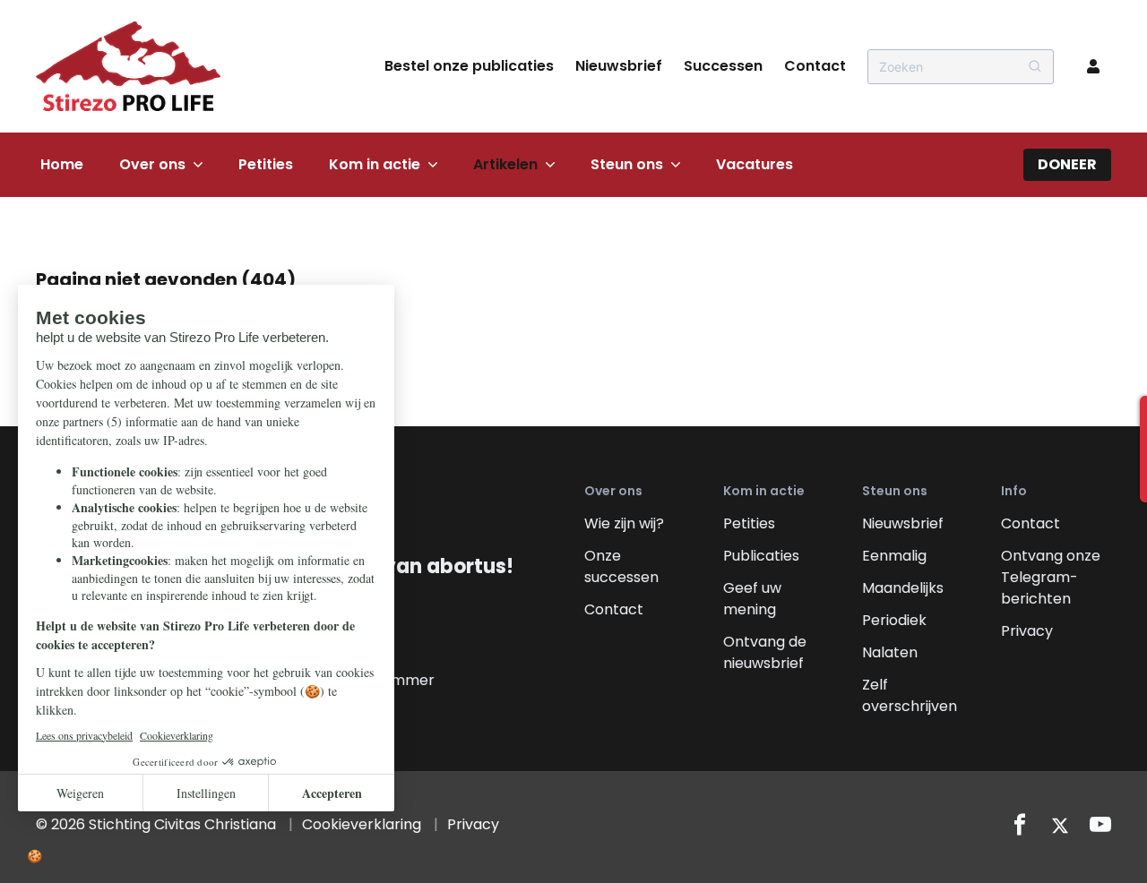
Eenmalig (894, 555)
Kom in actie (374, 164)
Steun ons (627, 164)
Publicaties (761, 555)
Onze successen (621, 566)
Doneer (1067, 164)
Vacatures (754, 164)
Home (61, 164)
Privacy (1027, 631)
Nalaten (890, 652)
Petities (265, 164)
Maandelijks (903, 588)
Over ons (152, 164)
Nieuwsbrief (618, 66)
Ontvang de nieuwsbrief (764, 652)
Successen (723, 66)
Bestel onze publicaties (469, 66)
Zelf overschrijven (909, 695)
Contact (815, 66)
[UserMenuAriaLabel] (1093, 66)
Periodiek (894, 620)
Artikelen (505, 164)
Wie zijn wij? (624, 523)
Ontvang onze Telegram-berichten (1050, 577)
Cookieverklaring (361, 824)
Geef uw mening (752, 599)
